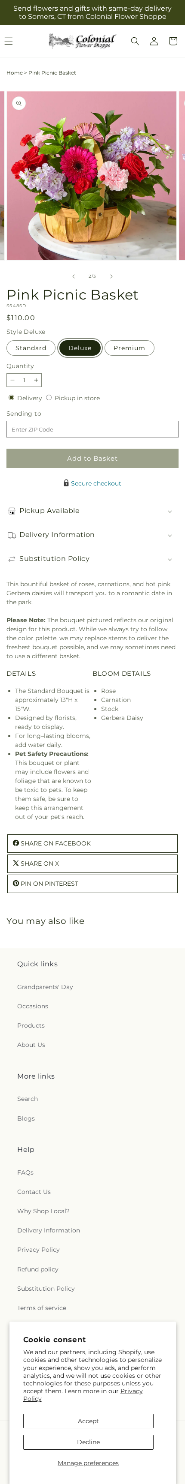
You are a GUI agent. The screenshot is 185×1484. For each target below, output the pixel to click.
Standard (30, 348)
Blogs (26, 1118)
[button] (135, 41)
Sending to (36, 413)
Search (27, 1099)
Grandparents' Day (45, 987)
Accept (88, 1421)
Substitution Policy (46, 1288)
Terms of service (41, 1308)
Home (14, 72)
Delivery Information (48, 1230)
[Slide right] (111, 276)
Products (31, 1025)
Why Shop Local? (43, 1211)
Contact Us (34, 1192)
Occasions (32, 1006)
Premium (129, 348)
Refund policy (38, 1269)
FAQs (25, 1172)
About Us (31, 1045)
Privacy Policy (38, 1249)
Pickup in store (77, 398)
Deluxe (80, 348)
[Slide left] (73, 276)
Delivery (30, 398)
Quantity (20, 366)
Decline (88, 1442)
